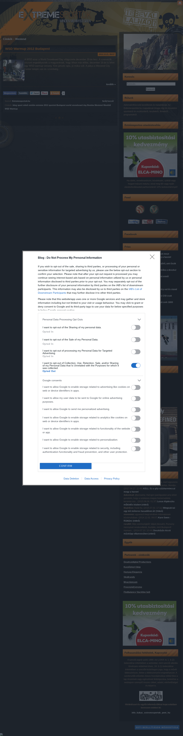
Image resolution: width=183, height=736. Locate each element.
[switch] (135, 327)
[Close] (153, 258)
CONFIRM (65, 466)
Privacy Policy (112, 478)
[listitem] (91, 319)
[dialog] (91, 368)
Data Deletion (71, 478)
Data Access (91, 478)
